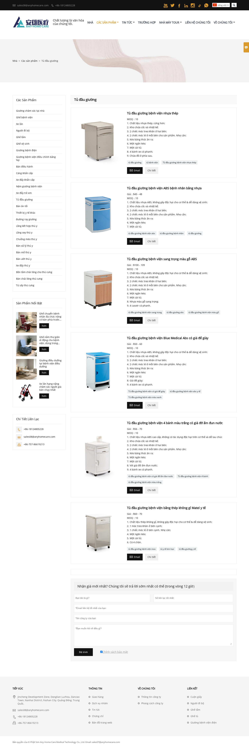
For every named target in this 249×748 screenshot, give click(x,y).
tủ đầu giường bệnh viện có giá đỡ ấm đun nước (150, 476)
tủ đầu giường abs (175, 312)
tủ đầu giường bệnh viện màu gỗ (204, 312)
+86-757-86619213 (34, 444)
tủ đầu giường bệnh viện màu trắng (144, 482)
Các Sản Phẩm (106, 22)
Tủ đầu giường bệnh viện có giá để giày (146, 391)
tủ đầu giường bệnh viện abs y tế (185, 391)
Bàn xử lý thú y (24, 245)
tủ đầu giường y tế (187, 549)
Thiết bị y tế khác (25, 212)
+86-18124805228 (65, 5)
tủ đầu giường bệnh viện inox (141, 549)
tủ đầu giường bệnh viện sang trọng (145, 312)
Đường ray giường (26, 219)
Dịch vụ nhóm (100, 703)
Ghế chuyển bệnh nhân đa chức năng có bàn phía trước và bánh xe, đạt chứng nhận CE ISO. (50, 316)
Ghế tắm (21, 137)
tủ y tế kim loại (167, 549)
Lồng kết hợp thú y (26, 226)
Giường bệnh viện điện (204, 722)
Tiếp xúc (18, 688)
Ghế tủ (194, 716)
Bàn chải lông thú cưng (29, 278)
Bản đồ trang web (102, 722)
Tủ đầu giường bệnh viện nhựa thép (179, 162)
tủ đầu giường (134, 162)
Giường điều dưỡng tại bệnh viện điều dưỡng (50, 363)
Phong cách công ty (152, 703)
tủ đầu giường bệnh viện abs (141, 233)
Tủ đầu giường (24, 199)
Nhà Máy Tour (169, 22)
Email (135, 170)
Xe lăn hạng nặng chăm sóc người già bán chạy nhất (50, 386)
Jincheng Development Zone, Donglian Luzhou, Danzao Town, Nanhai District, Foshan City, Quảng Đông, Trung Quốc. (49, 700)
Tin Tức (127, 22)
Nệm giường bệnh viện (29, 186)
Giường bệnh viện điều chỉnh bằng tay (36, 158)
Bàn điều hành (24, 166)
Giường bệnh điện (26, 150)
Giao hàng (97, 696)
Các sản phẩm (29, 60)
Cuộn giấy (196, 696)
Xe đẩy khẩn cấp (25, 179)
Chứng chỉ (97, 716)
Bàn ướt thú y (24, 258)
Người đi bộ (22, 130)
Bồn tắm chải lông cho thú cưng (34, 272)
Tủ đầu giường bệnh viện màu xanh (144, 397)
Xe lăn (19, 124)
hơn (44, 325)
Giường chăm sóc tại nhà (30, 110)
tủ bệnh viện (152, 162)
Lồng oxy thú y (24, 232)
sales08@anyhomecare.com (33, 5)
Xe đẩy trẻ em (24, 193)
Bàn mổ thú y (23, 252)
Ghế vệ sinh (22, 143)
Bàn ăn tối (22, 206)
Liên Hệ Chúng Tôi (197, 22)
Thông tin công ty (151, 696)
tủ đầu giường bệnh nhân (171, 233)
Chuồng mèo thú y (26, 239)
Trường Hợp (147, 22)
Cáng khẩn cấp (24, 173)
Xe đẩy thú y (23, 265)
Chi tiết (152, 170)
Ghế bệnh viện (24, 117)
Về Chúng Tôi (223, 22)
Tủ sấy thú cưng (25, 285)
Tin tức (96, 709)
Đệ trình (83, 652)
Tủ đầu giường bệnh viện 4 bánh (193, 476)
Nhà (90, 22)
